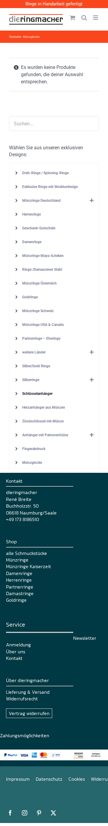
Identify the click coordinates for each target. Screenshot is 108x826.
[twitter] (53, 813)
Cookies (76, 779)
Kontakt (14, 658)
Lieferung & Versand (28, 692)
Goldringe (16, 600)
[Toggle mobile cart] (72, 18)
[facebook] (10, 813)
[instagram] (24, 813)
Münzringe (17, 559)
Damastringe (20, 593)
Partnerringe (19, 586)
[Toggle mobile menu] (96, 18)
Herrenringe (19, 579)
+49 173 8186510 (22, 519)
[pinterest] (39, 813)
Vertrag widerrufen (29, 713)
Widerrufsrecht (22, 698)
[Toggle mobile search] (84, 18)
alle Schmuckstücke (26, 553)
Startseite (15, 36)
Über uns (15, 651)
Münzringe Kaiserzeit (28, 566)
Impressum (18, 779)
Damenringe (19, 573)
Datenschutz (49, 779)
